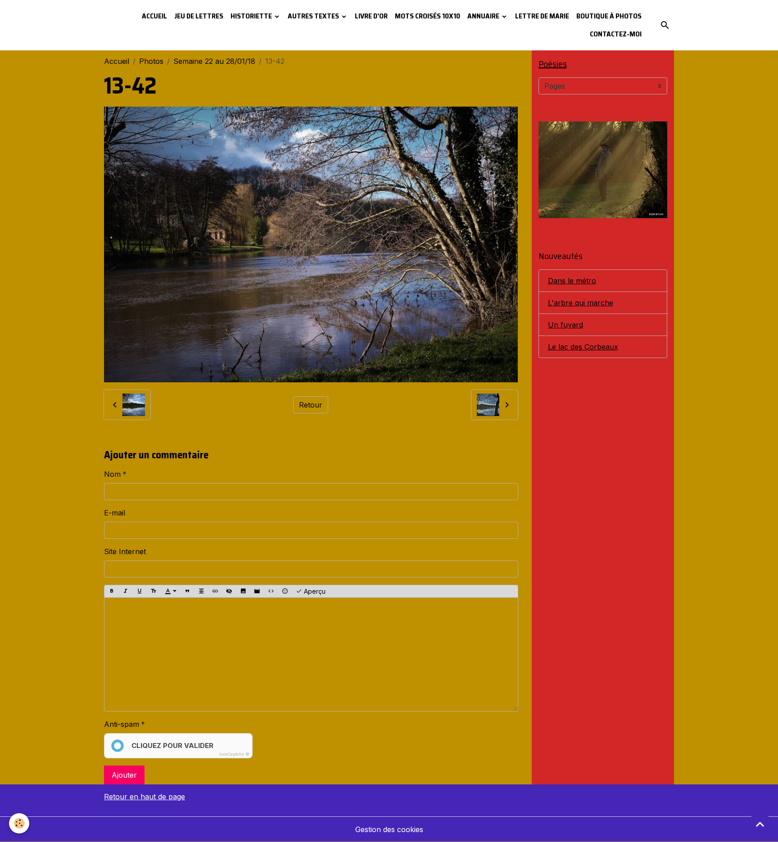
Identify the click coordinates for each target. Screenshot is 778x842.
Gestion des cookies (389, 829)
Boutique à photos (609, 16)
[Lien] (215, 591)
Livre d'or (371, 16)
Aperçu (314, 591)
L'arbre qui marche (580, 302)
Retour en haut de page (144, 796)
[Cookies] (19, 823)
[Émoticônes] (285, 591)
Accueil (154, 16)
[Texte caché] (229, 591)
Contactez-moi (616, 34)
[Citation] (187, 591)
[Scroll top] (760, 824)
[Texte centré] (201, 591)
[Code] (271, 591)
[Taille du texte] (153, 591)
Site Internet (125, 551)
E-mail (114, 512)
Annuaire (484, 16)
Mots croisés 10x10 (427, 16)
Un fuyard (565, 324)
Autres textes (314, 16)
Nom (112, 474)
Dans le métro (572, 280)
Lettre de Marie (542, 16)
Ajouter (124, 774)
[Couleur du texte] (171, 591)
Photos (151, 61)
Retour (310, 404)
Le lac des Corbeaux (583, 346)
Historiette (252, 16)
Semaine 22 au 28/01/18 (214, 61)
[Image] (243, 591)
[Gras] (111, 591)
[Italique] (125, 591)
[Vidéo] (257, 591)
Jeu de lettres (198, 16)
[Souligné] (139, 591)
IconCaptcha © (234, 754)
